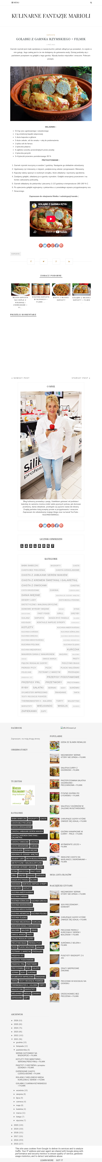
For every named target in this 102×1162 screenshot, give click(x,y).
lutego (19, 1117)
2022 (16, 1035)
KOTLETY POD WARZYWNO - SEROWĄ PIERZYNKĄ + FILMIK (30, 1060)
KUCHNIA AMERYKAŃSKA (68, 627)
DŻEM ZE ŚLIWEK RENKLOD (73, 742)
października (21, 1050)
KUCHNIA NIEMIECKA (71, 640)
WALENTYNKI (73, 701)
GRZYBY (75, 613)
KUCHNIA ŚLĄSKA (71, 644)
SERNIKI (52, 688)
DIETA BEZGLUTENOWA (69, 600)
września (20, 1090)
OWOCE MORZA (49, 659)
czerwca (20, 1101)
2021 (16, 1039)
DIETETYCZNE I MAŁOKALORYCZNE (40, 604)
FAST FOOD (44, 613)
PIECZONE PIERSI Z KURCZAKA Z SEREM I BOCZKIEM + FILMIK (70, 932)
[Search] (91, 2)
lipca (18, 1098)
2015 (16, 1144)
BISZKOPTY (56, 565)
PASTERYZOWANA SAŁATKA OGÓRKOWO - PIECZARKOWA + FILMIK (73, 782)
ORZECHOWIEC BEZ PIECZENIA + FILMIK (70, 995)
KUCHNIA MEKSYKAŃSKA (33, 640)
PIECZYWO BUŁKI (70, 663)
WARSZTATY (27, 706)
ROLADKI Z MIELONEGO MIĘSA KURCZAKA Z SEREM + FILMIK (30, 1078)
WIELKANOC (45, 705)
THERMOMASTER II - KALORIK (37, 701)
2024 (16, 1028)
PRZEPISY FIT (27, 677)
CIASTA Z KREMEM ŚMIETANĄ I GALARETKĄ (49, 580)
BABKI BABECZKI (30, 565)
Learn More (46, 1160)
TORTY (59, 701)
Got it (59, 1160)
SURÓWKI (74, 688)
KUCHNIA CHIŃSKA (30, 632)
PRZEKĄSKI (73, 672)
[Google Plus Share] (57, 260)
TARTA (76, 692)
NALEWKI (75, 654)
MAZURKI (63, 654)
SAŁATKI (38, 687)
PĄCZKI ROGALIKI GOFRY (34, 663)
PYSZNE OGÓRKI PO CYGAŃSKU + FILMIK (70, 794)
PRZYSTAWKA (73, 682)
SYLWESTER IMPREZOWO (34, 692)
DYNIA (76, 609)
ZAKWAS (76, 706)
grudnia (19, 1042)
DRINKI (61, 609)
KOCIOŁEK (26, 622)
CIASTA (76, 565)
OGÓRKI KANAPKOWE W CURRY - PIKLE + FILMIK (72, 832)
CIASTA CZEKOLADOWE (67, 570)
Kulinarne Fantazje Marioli (51, 15)
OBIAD (24, 659)
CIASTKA (75, 585)
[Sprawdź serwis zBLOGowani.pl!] (68, 728)
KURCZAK (73, 649)
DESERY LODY (29, 600)
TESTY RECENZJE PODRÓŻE (34, 696)
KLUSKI (76, 618)
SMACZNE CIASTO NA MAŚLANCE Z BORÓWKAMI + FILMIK (73, 859)
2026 (16, 1020)
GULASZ (26, 618)
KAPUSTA (51, 35)
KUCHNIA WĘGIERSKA (31, 650)
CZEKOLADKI (74, 590)
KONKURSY (75, 622)
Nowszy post (21, 378)
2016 (16, 1140)
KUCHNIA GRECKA (30, 636)
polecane (26, 672)
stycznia (20, 1120)
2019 (16, 1129)
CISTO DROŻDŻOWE (30, 590)
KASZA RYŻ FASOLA (59, 618)
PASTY (76, 659)
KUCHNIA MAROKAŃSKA (70, 636)
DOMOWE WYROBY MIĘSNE (35, 609)
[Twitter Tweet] (45, 260)
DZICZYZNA (26, 613)
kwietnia (20, 1109)
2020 (16, 1125)
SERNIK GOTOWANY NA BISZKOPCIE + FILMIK (26, 1054)
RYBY (25, 687)
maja (18, 1105)
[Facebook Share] (32, 260)
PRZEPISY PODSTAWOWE (63, 677)
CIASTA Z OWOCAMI (34, 585)
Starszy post (80, 378)
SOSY (63, 688)
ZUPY (43, 711)
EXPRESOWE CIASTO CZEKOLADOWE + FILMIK (28, 1072)
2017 (16, 1136)
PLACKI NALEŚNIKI (70, 668)
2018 (16, 1132)
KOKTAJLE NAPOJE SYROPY (51, 622)
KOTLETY (27, 627)
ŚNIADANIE (60, 692)
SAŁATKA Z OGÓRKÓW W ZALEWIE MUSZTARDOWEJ (73, 807)
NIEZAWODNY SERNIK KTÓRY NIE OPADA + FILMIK (73, 756)
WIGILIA (63, 705)
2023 (16, 1032)
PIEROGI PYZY (29, 668)
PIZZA (48, 668)
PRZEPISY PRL (31, 682)
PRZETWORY (54, 682)
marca (19, 1113)
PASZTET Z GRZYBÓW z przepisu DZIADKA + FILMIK (30, 1066)
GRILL (60, 613)
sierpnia (19, 1094)
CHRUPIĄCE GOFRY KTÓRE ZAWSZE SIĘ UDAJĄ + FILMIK (74, 820)
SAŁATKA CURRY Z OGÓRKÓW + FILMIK (70, 769)
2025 (16, 1024)
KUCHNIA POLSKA (30, 644)
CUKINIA (54, 590)
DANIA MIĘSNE (31, 595)
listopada (20, 1046)
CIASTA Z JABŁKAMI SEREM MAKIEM (44, 575)
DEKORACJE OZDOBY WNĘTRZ (67, 595)
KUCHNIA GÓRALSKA (70, 632)
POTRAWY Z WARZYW (49, 672)
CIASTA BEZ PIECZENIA (33, 570)
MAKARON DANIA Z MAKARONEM (38, 654)
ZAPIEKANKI (29, 711)
